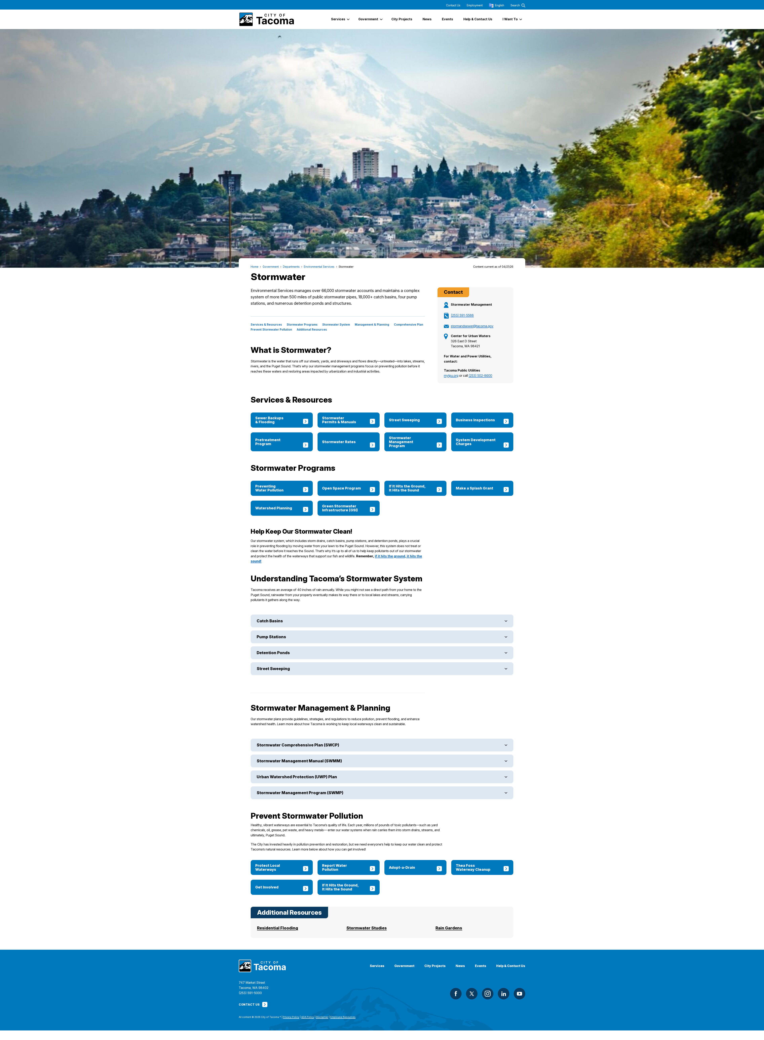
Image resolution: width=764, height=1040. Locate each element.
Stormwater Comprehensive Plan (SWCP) (298, 745)
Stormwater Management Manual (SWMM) (299, 761)
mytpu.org (451, 375)
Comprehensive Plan (408, 324)
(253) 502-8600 (480, 375)
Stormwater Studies (366, 928)
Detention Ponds (273, 652)
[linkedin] (503, 993)
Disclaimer (322, 1017)
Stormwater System (336, 324)
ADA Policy (307, 1017)
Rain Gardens (449, 928)
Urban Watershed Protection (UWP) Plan (297, 776)
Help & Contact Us (510, 966)
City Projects (435, 966)
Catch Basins (270, 621)
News (460, 966)
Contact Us (453, 5)
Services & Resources (266, 324)
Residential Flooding (277, 928)
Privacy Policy (291, 1017)
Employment (475, 5)
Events (480, 966)
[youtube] (519, 993)
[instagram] (487, 993)
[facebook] (456, 993)
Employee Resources (343, 1017)
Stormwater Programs (302, 324)
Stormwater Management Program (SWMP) (300, 792)
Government (404, 966)
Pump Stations (271, 636)
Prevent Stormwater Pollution (271, 329)
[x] (471, 993)
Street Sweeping (273, 668)
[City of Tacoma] (266, 19)
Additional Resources (312, 329)
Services (377, 966)
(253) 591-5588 (462, 315)
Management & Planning (372, 324)
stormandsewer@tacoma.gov (472, 326)
